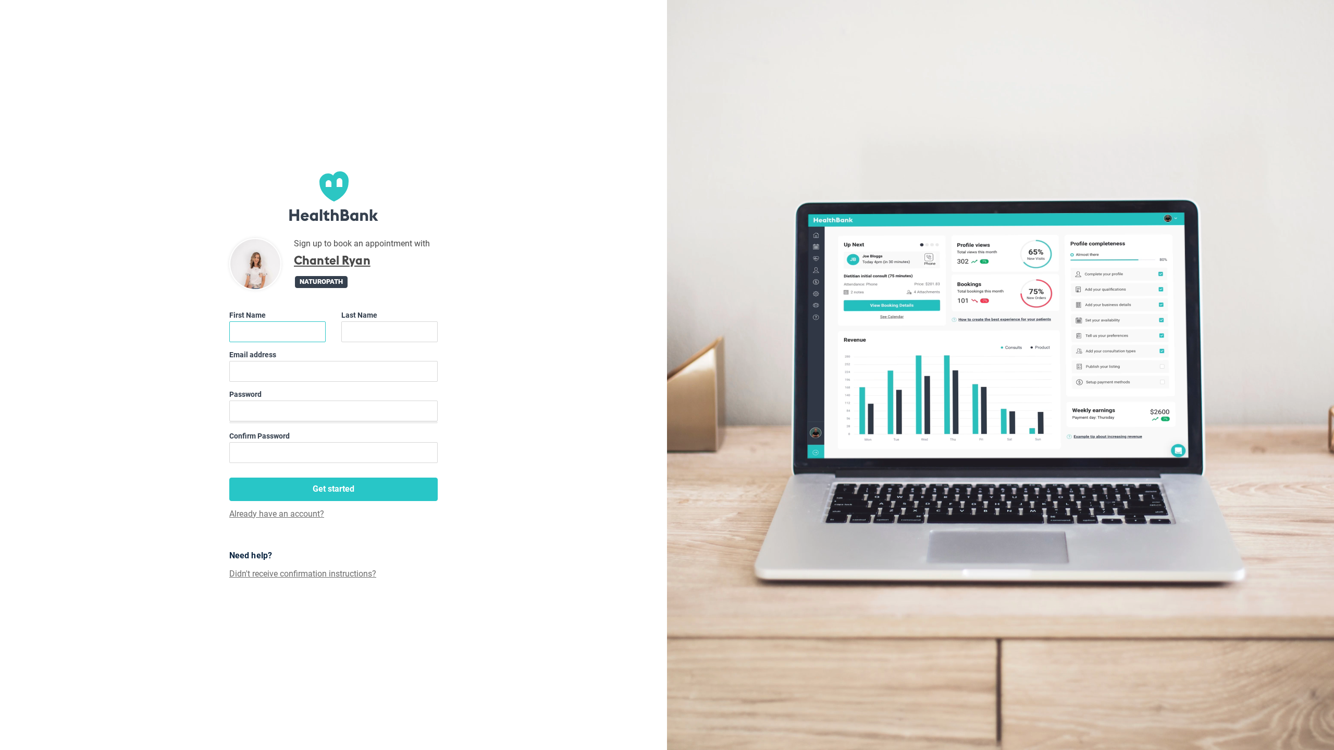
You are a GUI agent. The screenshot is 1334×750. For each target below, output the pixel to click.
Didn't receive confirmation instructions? (302, 574)
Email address (252, 355)
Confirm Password (259, 436)
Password (245, 394)
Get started (333, 489)
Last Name (359, 315)
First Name (247, 315)
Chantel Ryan (332, 261)
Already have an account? (276, 514)
